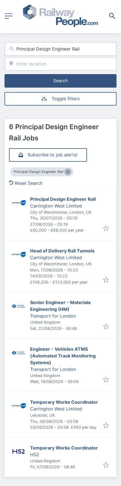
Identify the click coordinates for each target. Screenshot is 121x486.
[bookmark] (105, 228)
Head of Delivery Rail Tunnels (62, 251)
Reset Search (28, 183)
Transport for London (53, 316)
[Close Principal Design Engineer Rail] (67, 171)
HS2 (34, 454)
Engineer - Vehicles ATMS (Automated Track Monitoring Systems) (63, 355)
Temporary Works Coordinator (64, 402)
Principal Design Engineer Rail (63, 199)
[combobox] (60, 49)
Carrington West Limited (56, 206)
